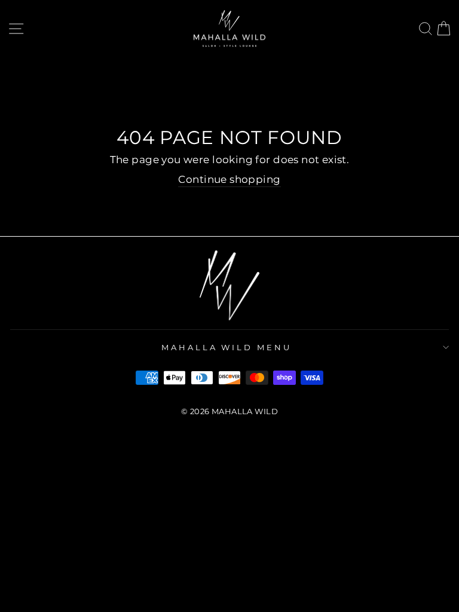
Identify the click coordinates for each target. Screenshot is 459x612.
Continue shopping (229, 179)
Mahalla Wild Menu (226, 347)
